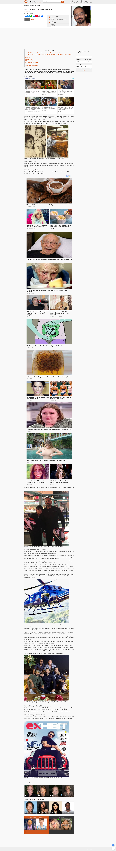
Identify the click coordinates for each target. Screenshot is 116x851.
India (65, 19)
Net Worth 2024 (29, 59)
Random (90, 2)
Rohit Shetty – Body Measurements (33, 64)
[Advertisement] (58, 38)
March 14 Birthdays (37, 832)
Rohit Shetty (29, 69)
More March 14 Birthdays (37, 817)
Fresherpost (26, 5)
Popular (81, 2)
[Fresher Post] (33, 2)
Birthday (77, 2)
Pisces (53, 25)
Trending (86, 2)
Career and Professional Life (31, 62)
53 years (53, 22)
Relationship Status (29, 60)
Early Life (27, 57)
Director (32, 5)
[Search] (62, 2)
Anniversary (72, 2)
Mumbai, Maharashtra (57, 19)
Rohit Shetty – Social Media (31, 65)
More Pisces (61, 817)
